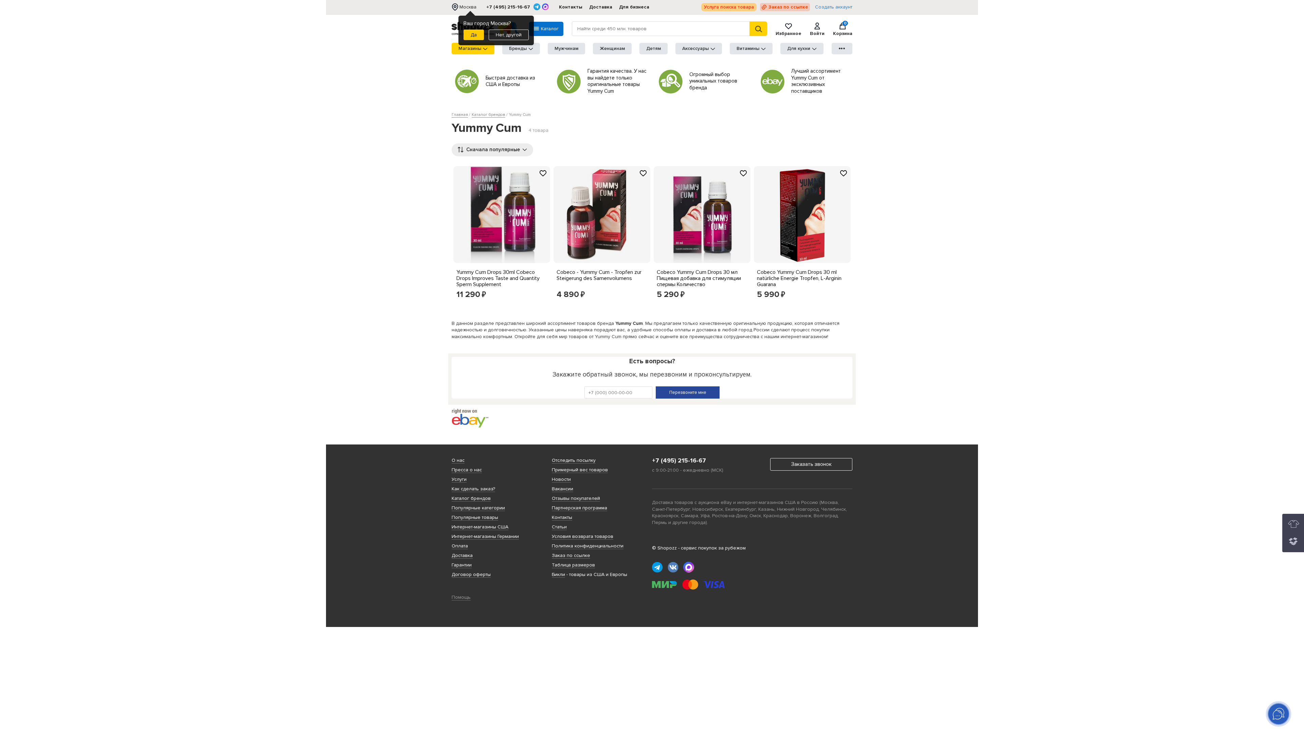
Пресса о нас (467, 470)
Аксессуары (695, 48)
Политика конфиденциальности (587, 546)
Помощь (461, 597)
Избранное (788, 33)
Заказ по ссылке (788, 7)
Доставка (600, 7)
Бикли (558, 574)
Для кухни (798, 48)
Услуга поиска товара (729, 7)
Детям (653, 48)
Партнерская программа (579, 508)
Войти (817, 33)
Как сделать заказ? (473, 489)
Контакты (570, 7)
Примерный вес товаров (580, 470)
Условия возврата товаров (582, 536)
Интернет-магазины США (480, 527)
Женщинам (612, 48)
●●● (842, 48)
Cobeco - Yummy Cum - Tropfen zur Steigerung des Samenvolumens (599, 275)
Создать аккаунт (833, 7)
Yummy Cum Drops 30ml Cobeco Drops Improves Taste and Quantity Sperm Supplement (498, 278)
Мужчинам (566, 48)
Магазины (469, 48)
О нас (458, 460)
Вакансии (562, 489)
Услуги (459, 479)
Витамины (748, 48)
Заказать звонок (811, 464)
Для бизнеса (634, 7)
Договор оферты (471, 574)
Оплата (460, 546)
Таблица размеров (573, 565)
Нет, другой (509, 35)
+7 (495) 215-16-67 (508, 7)
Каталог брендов (471, 498)
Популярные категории (478, 508)
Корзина (842, 29)
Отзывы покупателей (576, 498)
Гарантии (462, 565)
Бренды (518, 48)
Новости (561, 479)
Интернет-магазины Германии (485, 536)
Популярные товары (475, 517)
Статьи (559, 527)
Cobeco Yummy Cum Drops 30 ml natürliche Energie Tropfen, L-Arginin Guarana (799, 278)
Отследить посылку (574, 460)
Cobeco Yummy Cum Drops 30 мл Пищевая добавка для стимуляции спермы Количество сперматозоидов (699, 281)
